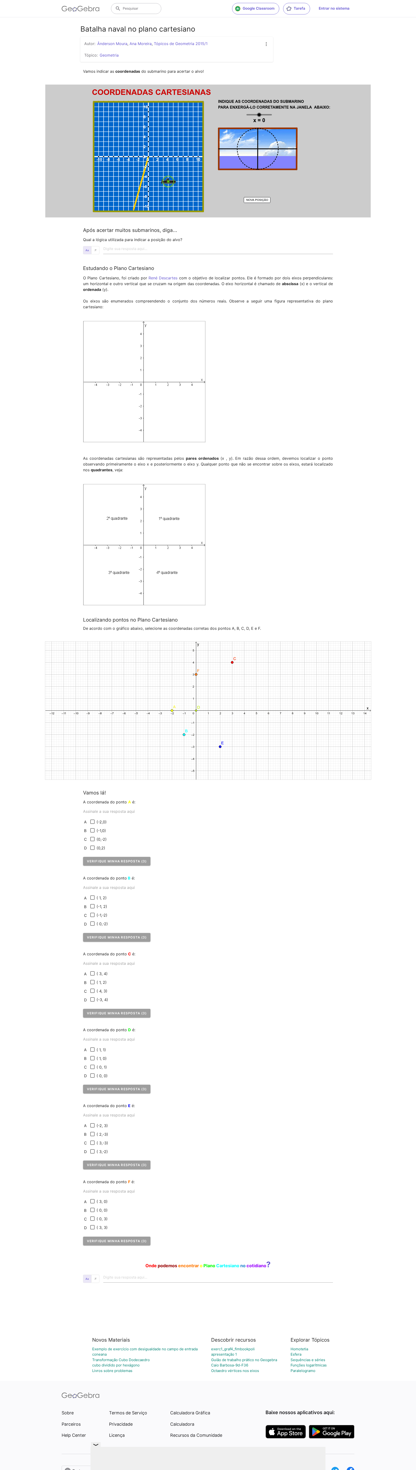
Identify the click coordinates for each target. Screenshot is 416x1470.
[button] (116, 861)
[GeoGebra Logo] (80, 9)
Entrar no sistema (334, 8)
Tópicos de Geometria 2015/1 (181, 43)
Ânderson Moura (112, 43)
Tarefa (299, 8)
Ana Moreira (141, 43)
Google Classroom (258, 8)
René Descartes (163, 278)
